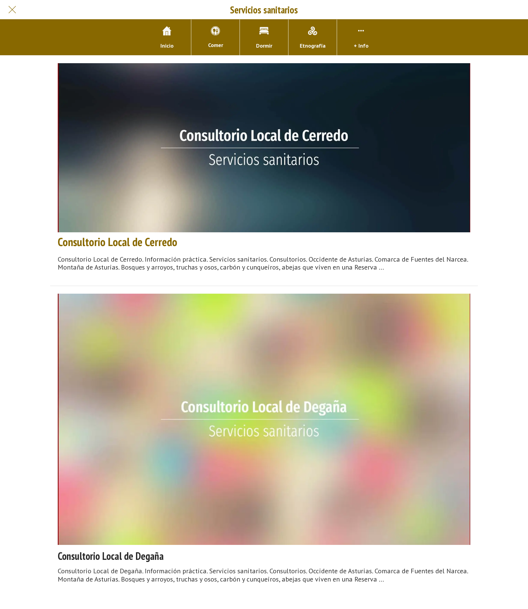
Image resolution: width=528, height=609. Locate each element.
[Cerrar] (12, 9)
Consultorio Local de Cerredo (117, 242)
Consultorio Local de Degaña (111, 556)
